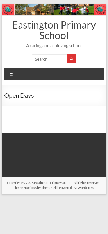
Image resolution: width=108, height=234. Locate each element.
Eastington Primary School (54, 30)
